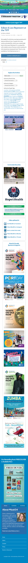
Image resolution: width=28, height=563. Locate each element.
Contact (22, 9)
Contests (14, 505)
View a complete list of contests (13, 214)
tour (19, 106)
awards (16, 91)
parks (9, 102)
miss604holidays (17, 99)
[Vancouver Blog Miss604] (14, 2)
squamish (18, 104)
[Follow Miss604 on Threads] (14, 12)
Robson (11, 104)
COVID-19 (6, 94)
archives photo (7, 91)
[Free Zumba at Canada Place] (14, 407)
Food (7, 9)
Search (21, 75)
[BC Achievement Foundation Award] (14, 260)
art (11, 91)
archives (18, 90)
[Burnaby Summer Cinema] (14, 358)
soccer (14, 104)
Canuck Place (11, 93)
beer (23, 91)
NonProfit (2, 9)
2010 (10, 90)
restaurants (7, 104)
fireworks (7, 97)
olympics (6, 102)
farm (17, 96)
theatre (15, 105)
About (17, 9)
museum (5, 101)
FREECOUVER (16, 6)
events (6, 96)
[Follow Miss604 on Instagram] (12, 12)
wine (22, 108)
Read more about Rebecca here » (11, 531)
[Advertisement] (14, 147)
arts (14, 91)
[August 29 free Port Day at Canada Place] (14, 288)
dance (9, 94)
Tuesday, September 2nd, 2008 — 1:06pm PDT (11, 35)
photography (13, 102)
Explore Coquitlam (12, 96)
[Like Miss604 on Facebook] (16, 12)
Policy (3, 546)
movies (10, 60)
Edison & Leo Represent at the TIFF (13, 29)
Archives (22, 505)
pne (17, 102)
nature (8, 101)
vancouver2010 (7, 108)
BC (7, 60)
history (16, 97)
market (11, 99)
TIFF (6, 62)
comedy (15, 93)
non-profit (13, 101)
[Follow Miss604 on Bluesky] (10, 12)
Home (3, 537)
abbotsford (13, 90)
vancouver (14, 60)
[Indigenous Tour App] (14, 175)
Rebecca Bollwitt (6, 33)
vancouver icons (14, 108)
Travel (10, 9)
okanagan (18, 101)
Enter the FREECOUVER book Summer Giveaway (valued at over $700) (14, 210)
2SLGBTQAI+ (6, 90)
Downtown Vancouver (16, 94)
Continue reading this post (13, 55)
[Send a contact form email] (19, 12)
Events (14, 9)
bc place (20, 91)
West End (19, 108)
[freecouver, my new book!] (14, 502)
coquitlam (19, 93)
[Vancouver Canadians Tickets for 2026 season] (14, 16)
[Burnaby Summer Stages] (14, 338)
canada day (6, 93)
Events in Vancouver (7, 549)
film (5, 98)
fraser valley (12, 97)
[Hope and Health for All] (14, 194)
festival (20, 96)
